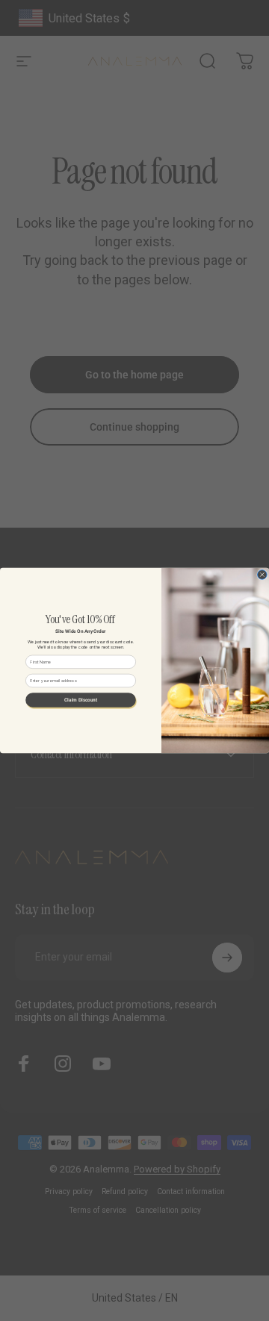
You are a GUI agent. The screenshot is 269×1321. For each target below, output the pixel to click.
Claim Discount (80, 700)
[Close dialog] (263, 575)
